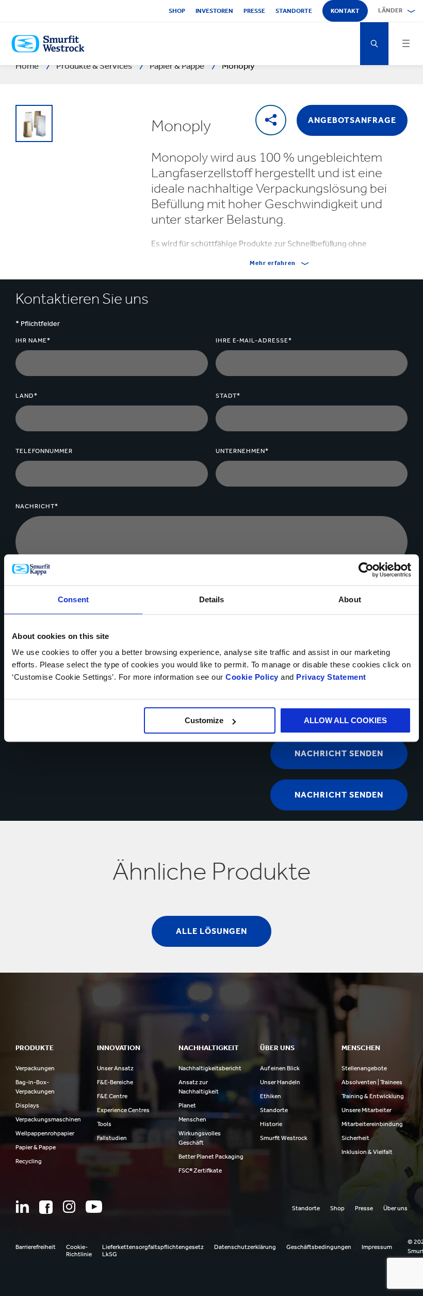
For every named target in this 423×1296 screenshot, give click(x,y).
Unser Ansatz (115, 1068)
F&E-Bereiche (115, 1082)
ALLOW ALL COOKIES (345, 720)
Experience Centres (123, 1110)
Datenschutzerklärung (245, 1247)
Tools (104, 1124)
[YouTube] (94, 1206)
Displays (27, 1105)
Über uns (395, 1208)
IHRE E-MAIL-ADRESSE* (254, 340)
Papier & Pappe (35, 1147)
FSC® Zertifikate (200, 1170)
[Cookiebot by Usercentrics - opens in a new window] (366, 569)
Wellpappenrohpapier (44, 1133)
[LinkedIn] (22, 1206)
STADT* (228, 395)
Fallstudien (112, 1138)
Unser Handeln (280, 1082)
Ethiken (270, 1096)
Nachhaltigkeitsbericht (209, 1068)
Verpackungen (35, 1068)
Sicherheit (355, 1138)
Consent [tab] (73, 599)
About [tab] (349, 599)
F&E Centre (112, 1096)
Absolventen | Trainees (371, 1082)
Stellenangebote (364, 1068)
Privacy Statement (330, 677)
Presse (254, 10)
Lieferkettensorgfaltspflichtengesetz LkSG (153, 1250)
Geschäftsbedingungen (318, 1247)
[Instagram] (69, 1206)
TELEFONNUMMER (44, 451)
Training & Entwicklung (372, 1096)
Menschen (192, 1119)
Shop (177, 10)
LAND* (26, 395)
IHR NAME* (33, 340)
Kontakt (345, 10)
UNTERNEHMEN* (242, 451)
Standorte (293, 10)
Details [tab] (211, 599)
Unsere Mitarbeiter (366, 1110)
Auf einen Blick (280, 1068)
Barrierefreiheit (35, 1247)
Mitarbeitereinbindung (372, 1124)
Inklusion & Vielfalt (367, 1152)
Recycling (28, 1161)
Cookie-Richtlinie (79, 1250)
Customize (204, 720)
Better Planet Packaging (210, 1156)
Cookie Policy (252, 677)
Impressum (377, 1247)
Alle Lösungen (211, 931)
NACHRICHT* (36, 506)
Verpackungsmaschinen (48, 1119)
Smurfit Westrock (283, 1138)
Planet (187, 1105)
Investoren (214, 10)
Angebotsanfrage (352, 120)
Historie (271, 1124)
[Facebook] (46, 1207)
